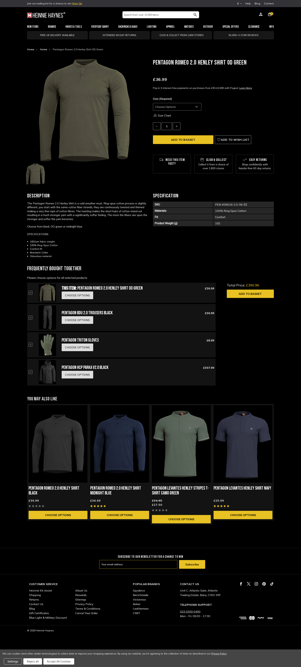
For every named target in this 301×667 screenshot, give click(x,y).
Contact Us (36, 604)
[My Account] (260, 15)
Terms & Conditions (87, 608)
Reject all (32, 661)
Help (248, 3)
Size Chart (164, 115)
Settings (12, 661)
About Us (81, 590)
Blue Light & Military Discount (48, 617)
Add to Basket (250, 293)
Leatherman (141, 608)
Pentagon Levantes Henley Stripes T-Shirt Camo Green (180, 491)
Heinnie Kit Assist (40, 590)
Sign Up (77, 3)
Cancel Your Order (86, 613)
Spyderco (139, 590)
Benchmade (140, 595)
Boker (136, 604)
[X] (248, 584)
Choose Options (58, 515)
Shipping (35, 595)
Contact (269, 3)
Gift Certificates (39, 613)
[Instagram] (256, 584)
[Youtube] (272, 584)
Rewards (81, 595)
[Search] (195, 14)
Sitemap (80, 599)
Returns (34, 599)
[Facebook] (241, 584)
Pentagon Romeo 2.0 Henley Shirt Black (54, 491)
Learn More (245, 88)
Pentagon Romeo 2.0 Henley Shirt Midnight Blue (115, 491)
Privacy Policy (84, 604)
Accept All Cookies (59, 661)
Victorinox (139, 599)
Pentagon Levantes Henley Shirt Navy (242, 488)
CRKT (136, 613)
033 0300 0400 (190, 611)
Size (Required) (162, 99)
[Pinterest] (264, 584)
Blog (257, 3)
